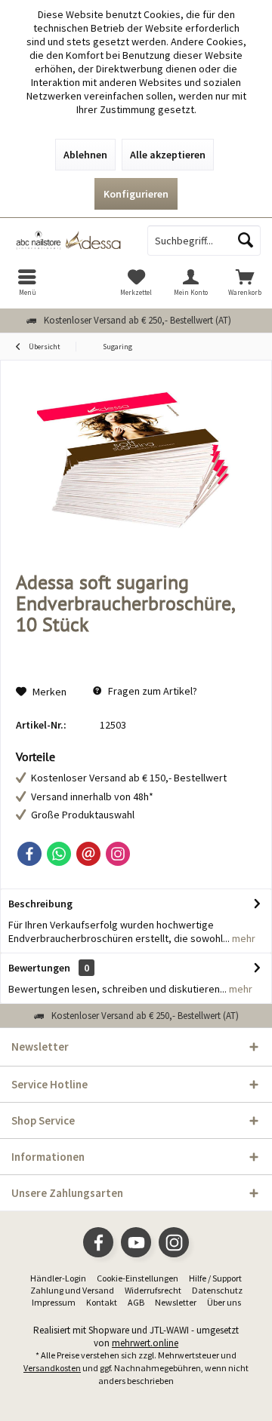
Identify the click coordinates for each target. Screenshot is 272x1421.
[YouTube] (136, 1242)
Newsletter (175, 1302)
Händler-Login (58, 1278)
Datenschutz (217, 1290)
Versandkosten (52, 1367)
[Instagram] (118, 854)
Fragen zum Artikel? (151, 691)
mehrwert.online (145, 1343)
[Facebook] (29, 854)
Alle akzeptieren (168, 154)
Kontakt (101, 1302)
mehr (242, 938)
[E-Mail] (88, 854)
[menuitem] (27, 282)
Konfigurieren (136, 194)
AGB (136, 1302)
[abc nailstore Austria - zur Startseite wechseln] (68, 241)
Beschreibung (40, 903)
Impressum (54, 1302)
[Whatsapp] (59, 854)
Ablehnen (85, 154)
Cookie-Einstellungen (137, 1278)
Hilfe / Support (215, 1278)
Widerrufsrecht (153, 1290)
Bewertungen (39, 967)
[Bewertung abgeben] (136, 644)
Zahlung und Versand (72, 1290)
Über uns (224, 1302)
